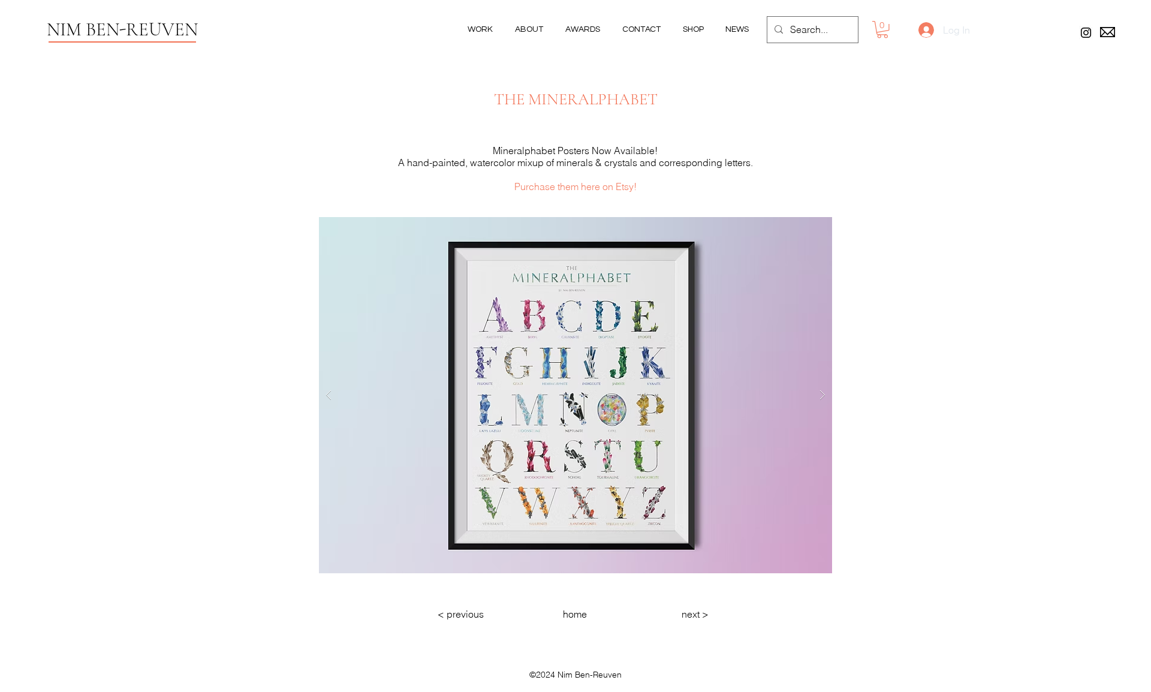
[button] (882, 29)
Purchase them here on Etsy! (575, 186)
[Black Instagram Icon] (1086, 33)
